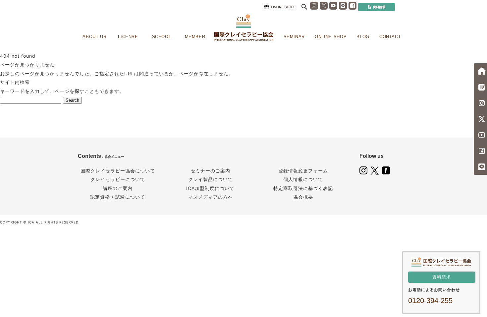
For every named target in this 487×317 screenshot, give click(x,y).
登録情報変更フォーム (303, 170)
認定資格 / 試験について (117, 197)
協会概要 (303, 197)
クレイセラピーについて (117, 179)
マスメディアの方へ (210, 197)
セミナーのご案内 (210, 170)
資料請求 (441, 277)
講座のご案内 (118, 188)
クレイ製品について (210, 179)
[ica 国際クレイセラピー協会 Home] (243, 27)
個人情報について (303, 179)
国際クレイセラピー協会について (118, 170)
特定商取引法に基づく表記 (303, 188)
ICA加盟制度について (210, 188)
